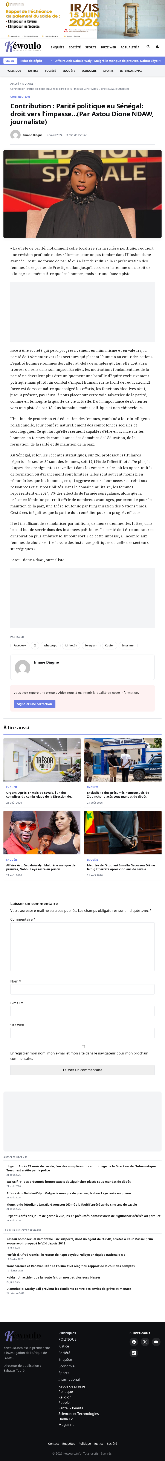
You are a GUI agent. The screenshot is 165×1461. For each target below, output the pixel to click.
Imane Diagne (33, 135)
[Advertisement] (82, 312)
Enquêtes (68, 1444)
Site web (17, 1025)
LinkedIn (71, 645)
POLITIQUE (13, 71)
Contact (53, 1444)
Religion (65, 1397)
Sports (90, 47)
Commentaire (22, 919)
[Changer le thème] (158, 47)
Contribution (20, 96)
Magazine (66, 1424)
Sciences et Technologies (78, 1413)
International (131, 71)
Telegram (91, 645)
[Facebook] (134, 1342)
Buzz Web (108, 47)
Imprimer (128, 645)
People (64, 1402)
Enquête (57, 47)
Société (75, 47)
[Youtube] (156, 1342)
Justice (33, 71)
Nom (15, 981)
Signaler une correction (34, 704)
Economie (89, 71)
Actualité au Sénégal (138, 47)
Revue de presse (71, 1386)
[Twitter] (145, 1342)
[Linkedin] (134, 1353)
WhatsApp (50, 645)
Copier (109, 645)
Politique (65, 1391)
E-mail (16, 1003)
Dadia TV (65, 1419)
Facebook (20, 645)
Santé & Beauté (70, 1408)
